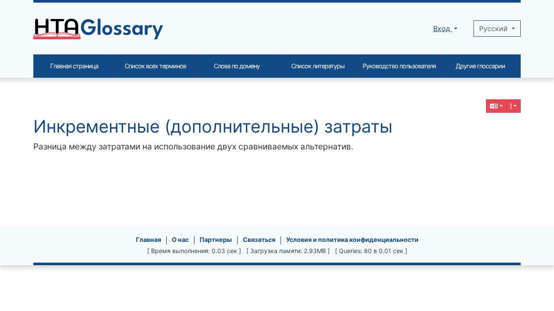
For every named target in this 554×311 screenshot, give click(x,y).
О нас (180, 239)
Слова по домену (237, 66)
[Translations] (496, 106)
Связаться (259, 239)
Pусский (494, 28)
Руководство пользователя (399, 66)
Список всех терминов (155, 66)
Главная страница (74, 66)
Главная (148, 239)
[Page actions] (513, 106)
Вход (442, 28)
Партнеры (216, 239)
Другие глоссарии (480, 66)
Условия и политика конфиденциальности (352, 239)
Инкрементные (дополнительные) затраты (213, 126)
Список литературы (318, 66)
